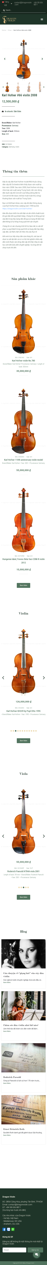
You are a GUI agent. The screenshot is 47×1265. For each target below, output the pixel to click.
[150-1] (23, 58)
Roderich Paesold (12, 1077)
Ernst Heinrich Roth (13, 1129)
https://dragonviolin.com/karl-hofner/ (17, 209)
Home (4, 30)
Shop (10, 30)
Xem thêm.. (7, 982)
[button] (42, 19)
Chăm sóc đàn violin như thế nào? (20, 1025)
